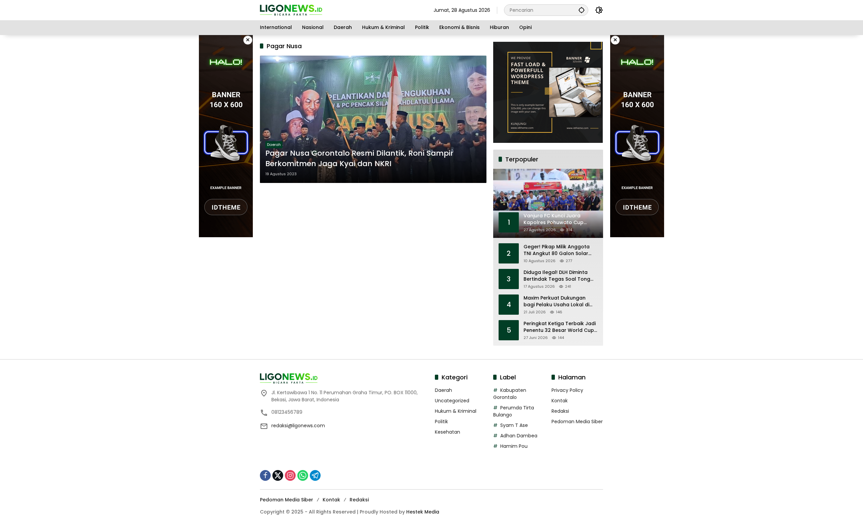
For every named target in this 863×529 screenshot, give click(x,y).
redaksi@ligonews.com (298, 425)
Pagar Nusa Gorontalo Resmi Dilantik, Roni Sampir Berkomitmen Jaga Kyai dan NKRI (359, 158)
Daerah (274, 144)
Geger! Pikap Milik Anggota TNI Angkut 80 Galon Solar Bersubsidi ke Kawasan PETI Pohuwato (557, 250)
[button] (581, 9)
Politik (441, 421)
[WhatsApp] (302, 475)
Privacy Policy (567, 390)
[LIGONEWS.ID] (291, 9)
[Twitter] (277, 475)
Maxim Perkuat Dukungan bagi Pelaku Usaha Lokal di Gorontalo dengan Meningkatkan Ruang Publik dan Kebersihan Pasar (557, 301)
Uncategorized (452, 400)
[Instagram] (290, 475)
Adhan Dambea (518, 435)
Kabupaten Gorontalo (509, 394)
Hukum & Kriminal (455, 411)
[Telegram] (315, 475)
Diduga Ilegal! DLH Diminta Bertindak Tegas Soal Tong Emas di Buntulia (557, 275)
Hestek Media (422, 511)
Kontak (560, 400)
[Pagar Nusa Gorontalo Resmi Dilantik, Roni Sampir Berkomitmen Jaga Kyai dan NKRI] (373, 119)
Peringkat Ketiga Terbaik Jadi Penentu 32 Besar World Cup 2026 (560, 327)
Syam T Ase (514, 425)
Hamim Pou (514, 446)
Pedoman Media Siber (577, 421)
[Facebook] (265, 475)
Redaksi (560, 411)
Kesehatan (447, 432)
